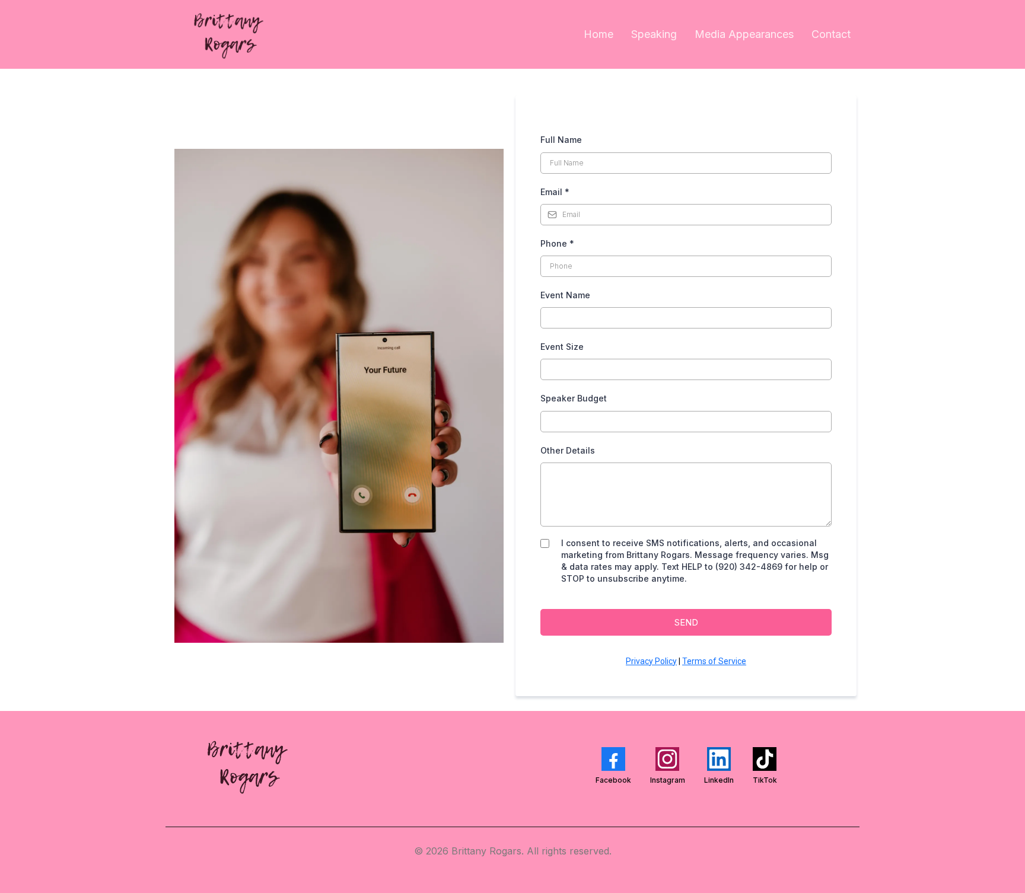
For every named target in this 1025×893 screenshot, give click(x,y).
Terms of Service (714, 661)
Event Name (565, 295)
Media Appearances (744, 34)
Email (554, 192)
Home (598, 34)
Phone (557, 243)
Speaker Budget (573, 398)
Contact (831, 34)
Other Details (567, 450)
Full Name (561, 140)
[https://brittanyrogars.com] (229, 34)
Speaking (654, 34)
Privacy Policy (651, 661)
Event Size (562, 347)
